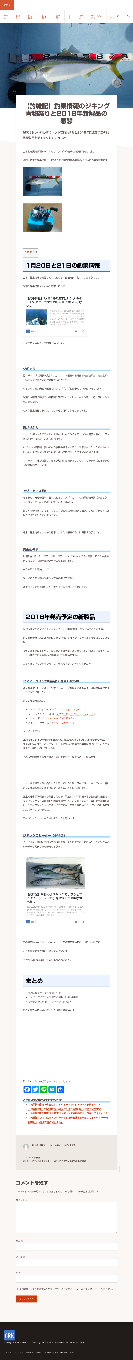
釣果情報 (75, 1161)
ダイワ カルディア (62, 722)
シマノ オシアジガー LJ (70, 709)
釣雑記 (83, 1161)
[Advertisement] (66, 1051)
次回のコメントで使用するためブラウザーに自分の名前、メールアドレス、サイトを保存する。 (66, 1289)
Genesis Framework (59, 1343)
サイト (19, 1273)
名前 (19, 1241)
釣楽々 (7, 5)
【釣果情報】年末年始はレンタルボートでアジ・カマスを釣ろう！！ (64, 1104)
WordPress (73, 1343)
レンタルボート (46, 1161)
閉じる (33, 252)
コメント (21, 1200)
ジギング (35, 1161)
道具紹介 (67, 1161)
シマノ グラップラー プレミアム (75, 714)
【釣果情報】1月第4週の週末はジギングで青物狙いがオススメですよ (64, 1109)
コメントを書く (70, 1145)
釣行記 (37, 1157)
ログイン (82, 1343)
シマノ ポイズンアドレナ (59, 718)
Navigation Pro (41, 1343)
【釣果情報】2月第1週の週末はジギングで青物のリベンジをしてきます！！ (68, 1113)
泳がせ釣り (58, 1161)
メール (20, 1257)
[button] (128, 15)
